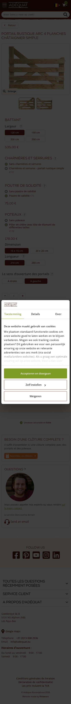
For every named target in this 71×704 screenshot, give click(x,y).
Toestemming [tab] (12, 314)
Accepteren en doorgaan (36, 373)
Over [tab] (58, 314)
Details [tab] (35, 314)
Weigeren (35, 396)
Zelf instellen (34, 385)
